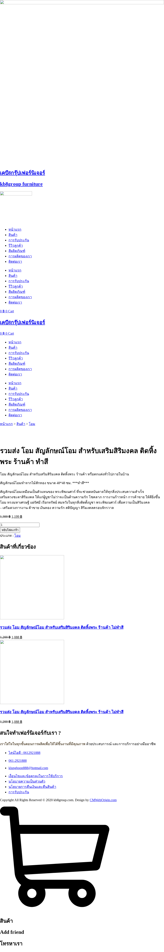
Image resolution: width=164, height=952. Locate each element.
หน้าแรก (15, 229)
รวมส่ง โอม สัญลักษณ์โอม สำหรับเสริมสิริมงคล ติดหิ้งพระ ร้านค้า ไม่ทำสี (61, 627)
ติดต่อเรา (15, 261)
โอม (32, 424)
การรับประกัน (19, 240)
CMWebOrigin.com (103, 800)
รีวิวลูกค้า (16, 245)
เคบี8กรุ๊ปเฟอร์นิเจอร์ (22, 173)
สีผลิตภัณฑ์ (17, 251)
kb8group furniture (21, 184)
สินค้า (13, 235)
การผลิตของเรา (20, 256)
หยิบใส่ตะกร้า (10, 530)
